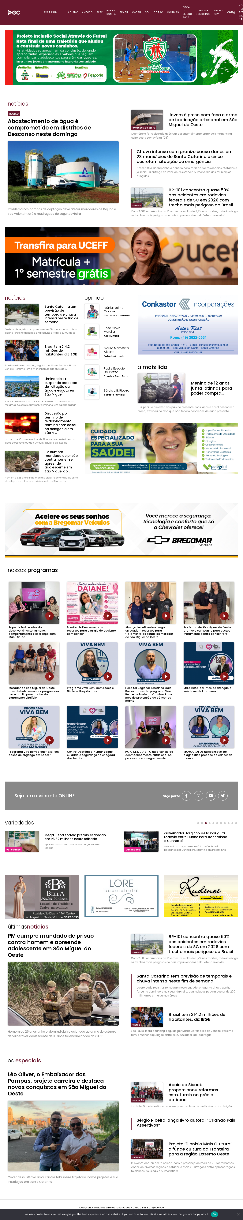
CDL (147, 12)
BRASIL (124, 12)
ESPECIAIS (137, 1157)
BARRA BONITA (111, 12)
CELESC (158, 12)
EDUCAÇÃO (138, 1100)
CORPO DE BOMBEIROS (203, 12)
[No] (238, 1214)
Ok (214, 1214)
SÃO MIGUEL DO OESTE (144, 127)
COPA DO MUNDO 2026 (187, 12)
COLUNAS (173, 12)
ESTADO (137, 205)
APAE (100, 12)
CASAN (136, 12)
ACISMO (73, 12)
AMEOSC (87, 12)
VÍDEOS (136, 1025)
